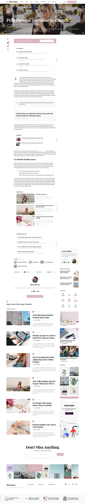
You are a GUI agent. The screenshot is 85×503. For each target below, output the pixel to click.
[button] (78, 1)
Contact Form (30, 484)
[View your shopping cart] (64, 2)
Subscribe (60, 454)
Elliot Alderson (11, 24)
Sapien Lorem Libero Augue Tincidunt (65, 271)
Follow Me (71, 1)
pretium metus (42, 151)
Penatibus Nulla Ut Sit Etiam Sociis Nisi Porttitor (68, 358)
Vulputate (12, 7)
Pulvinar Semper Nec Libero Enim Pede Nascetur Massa (44, 336)
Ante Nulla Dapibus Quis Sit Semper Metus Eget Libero (44, 206)
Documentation (51, 484)
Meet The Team (41, 484)
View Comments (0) (34, 296)
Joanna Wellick (67, 251)
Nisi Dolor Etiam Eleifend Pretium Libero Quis (43, 316)
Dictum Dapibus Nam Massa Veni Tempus (44, 425)
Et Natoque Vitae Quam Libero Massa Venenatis (44, 217)
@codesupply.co (35, 467)
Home (7, 7)
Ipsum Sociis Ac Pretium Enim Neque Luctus (66, 277)
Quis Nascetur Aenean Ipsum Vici (68, 324)
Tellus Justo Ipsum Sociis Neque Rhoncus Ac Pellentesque (68, 341)
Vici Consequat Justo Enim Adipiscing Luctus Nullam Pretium (43, 359)
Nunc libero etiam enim (41, 194)
